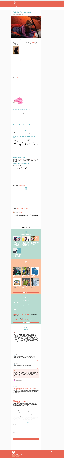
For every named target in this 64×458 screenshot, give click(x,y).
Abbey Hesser (18, 332)
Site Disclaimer (16, 454)
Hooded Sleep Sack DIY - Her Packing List (19, 401)
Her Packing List (14, 2)
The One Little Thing (33, 42)
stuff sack (19, 134)
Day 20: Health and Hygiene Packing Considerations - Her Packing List (24, 388)
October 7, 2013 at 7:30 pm (19, 355)
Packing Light (18, 208)
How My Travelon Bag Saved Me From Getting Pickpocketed (17, 255)
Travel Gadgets (22, 208)
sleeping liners (20, 159)
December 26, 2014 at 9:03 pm (19, 380)
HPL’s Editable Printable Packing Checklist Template (21, 314)
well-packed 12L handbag (26, 214)
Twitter (24, 172)
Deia (16, 354)
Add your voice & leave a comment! (26, 227)
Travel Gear (26, 208)
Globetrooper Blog (16, 172)
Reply (37, 342)
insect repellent (22, 143)
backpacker (22, 165)
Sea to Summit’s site (22, 185)
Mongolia (18, 77)
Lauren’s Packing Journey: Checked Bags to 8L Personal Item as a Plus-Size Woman (25, 244)
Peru (19, 139)
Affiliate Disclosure (20, 454)
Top (51, 452)
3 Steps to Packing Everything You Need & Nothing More (22, 319)
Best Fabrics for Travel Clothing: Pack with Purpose (35, 243)
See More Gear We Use (25, 292)
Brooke (18, 14)
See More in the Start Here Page (26, 322)
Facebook (20, 172)
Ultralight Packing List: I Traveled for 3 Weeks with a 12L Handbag (16, 244)
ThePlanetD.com (32, 159)
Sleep (15, 209)
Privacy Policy (13, 454)
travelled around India (16, 111)
